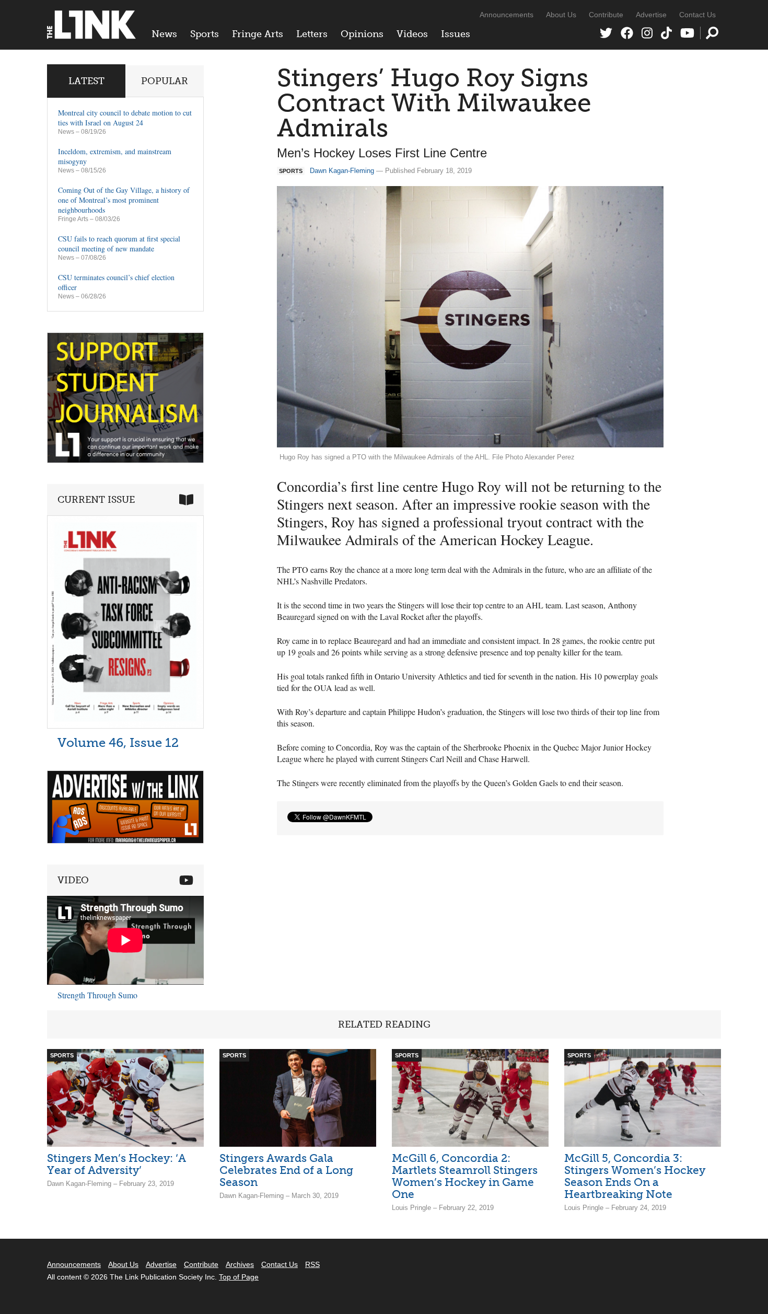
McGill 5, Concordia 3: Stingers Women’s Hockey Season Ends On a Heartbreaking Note (634, 1176)
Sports (204, 34)
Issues (455, 34)
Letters (312, 34)
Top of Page (239, 1277)
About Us (561, 14)
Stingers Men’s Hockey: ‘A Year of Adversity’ (116, 1164)
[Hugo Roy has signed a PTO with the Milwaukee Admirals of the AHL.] (470, 317)
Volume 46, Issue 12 (118, 742)
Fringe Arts (257, 34)
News (164, 34)
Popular (164, 81)
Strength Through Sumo (97, 994)
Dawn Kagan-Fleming (342, 171)
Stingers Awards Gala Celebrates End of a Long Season (286, 1170)
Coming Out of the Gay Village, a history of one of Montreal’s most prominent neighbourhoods (124, 200)
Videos (412, 34)
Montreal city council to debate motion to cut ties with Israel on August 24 (125, 118)
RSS (312, 1264)
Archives (240, 1264)
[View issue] (125, 726)
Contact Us (697, 14)
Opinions (362, 34)
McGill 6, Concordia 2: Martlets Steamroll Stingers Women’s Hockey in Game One (465, 1176)
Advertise (651, 14)
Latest (86, 81)
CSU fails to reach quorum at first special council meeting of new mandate (119, 243)
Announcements (506, 14)
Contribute (606, 14)
